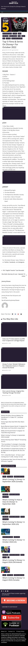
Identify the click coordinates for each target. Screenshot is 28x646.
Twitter (6, 262)
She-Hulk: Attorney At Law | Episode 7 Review (13, 275)
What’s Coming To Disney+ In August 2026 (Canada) (13, 579)
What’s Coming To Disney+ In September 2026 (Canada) (13, 480)
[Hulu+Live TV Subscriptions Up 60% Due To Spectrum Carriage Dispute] (14, 323)
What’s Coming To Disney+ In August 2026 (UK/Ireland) (13, 561)
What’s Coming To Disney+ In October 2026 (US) (13, 541)
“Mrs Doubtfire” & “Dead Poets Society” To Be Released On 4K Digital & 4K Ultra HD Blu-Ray (13, 450)
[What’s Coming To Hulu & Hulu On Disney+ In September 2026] (5, 487)
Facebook (12, 262)
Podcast (22, 516)
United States (5, 496)
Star (4, 38)
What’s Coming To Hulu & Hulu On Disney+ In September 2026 (12, 502)
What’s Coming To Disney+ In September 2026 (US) (13, 523)
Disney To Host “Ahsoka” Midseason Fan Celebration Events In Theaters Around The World (13, 366)
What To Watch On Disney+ (17, 38)
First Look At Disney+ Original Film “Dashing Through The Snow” (13, 392)
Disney (19, 33)
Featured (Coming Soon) (19, 476)
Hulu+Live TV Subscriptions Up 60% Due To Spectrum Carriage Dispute (13, 339)
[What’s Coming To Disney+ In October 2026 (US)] (5, 530)
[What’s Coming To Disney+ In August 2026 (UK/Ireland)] (5, 547)
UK (8, 557)
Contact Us (11, 631)
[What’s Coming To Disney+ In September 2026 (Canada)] (5, 469)
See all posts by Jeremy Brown (10, 300)
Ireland (22, 554)
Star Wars (8, 38)
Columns (15, 33)
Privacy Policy (20, 631)
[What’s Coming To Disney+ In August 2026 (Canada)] (5, 568)
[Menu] (2, 12)
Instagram (21, 262)
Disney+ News (10, 476)
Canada (4, 476)
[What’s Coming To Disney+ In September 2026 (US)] (5, 509)
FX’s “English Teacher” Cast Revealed (13, 270)
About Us (4, 631)
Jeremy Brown (15, 50)
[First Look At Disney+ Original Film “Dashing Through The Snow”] (14, 375)
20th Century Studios (7, 33)
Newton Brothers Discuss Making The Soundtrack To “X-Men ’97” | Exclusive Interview (12, 417)
